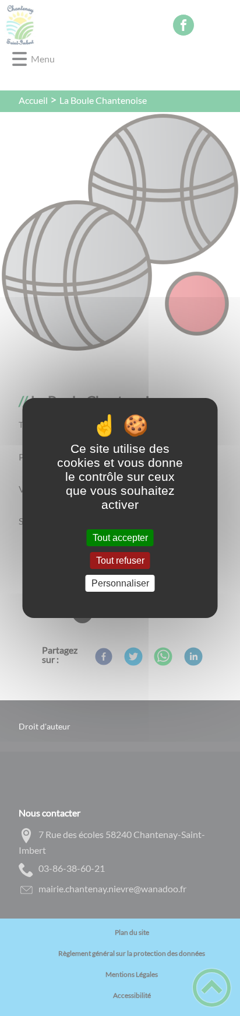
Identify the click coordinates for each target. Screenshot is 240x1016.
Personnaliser (120, 583)
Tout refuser (120, 560)
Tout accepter (120, 538)
